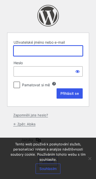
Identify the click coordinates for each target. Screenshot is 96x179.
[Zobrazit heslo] (77, 71)
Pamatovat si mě (36, 85)
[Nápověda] (54, 84)
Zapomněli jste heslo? (30, 115)
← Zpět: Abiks (24, 124)
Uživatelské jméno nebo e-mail (39, 42)
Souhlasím (48, 168)
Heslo (18, 63)
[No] (89, 158)
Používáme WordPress (48, 15)
